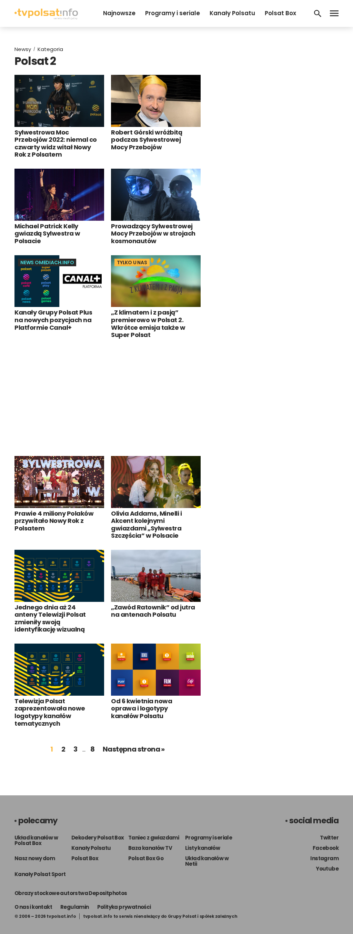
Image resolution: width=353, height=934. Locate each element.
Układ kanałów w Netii (207, 861)
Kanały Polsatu (232, 13)
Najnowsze (119, 13)
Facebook (326, 848)
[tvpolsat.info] (46, 18)
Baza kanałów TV (150, 848)
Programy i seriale (172, 13)
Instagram (324, 858)
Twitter (329, 837)
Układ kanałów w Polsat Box (36, 840)
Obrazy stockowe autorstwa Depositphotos (70, 893)
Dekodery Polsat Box (97, 837)
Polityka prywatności (124, 907)
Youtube (327, 868)
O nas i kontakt (33, 907)
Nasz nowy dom (34, 858)
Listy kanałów (202, 848)
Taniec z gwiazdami (153, 837)
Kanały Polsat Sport (40, 874)
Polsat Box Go (145, 858)
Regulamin (74, 907)
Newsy (22, 49)
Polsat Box (280, 13)
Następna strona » (134, 749)
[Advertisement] (107, 397)
